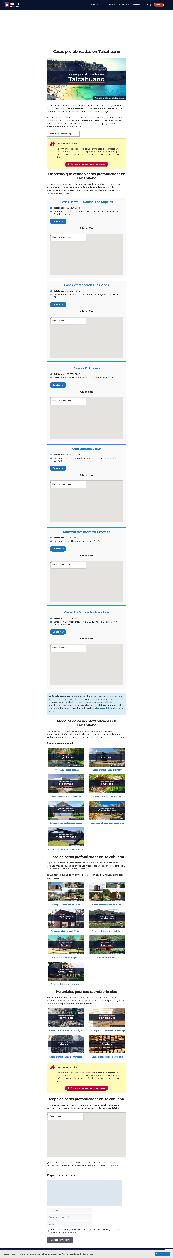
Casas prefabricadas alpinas (66, 958)
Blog (149, 5)
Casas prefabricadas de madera (107, 1057)
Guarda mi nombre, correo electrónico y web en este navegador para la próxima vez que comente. (86, 1231)
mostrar (74, 134)
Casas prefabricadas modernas (65, 796)
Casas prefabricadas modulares (107, 931)
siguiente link (102, 708)
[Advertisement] (86, 31)
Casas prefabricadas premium (107, 770)
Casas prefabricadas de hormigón (66, 1030)
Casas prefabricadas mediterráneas (65, 849)
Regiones (122, 5)
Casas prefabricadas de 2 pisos (66, 931)
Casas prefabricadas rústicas (107, 796)
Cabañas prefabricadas (107, 958)
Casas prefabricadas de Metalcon (65, 1057)
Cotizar (158, 5)
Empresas (136, 5)
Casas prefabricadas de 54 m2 (66, 905)
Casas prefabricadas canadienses (107, 823)
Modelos (93, 5)
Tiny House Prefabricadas (66, 770)
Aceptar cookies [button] (162, 1254)
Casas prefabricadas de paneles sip (107, 1030)
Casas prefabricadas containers (65, 984)
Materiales (108, 5)
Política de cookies (88, 1254)
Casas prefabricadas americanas (66, 823)
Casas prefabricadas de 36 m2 (107, 905)
